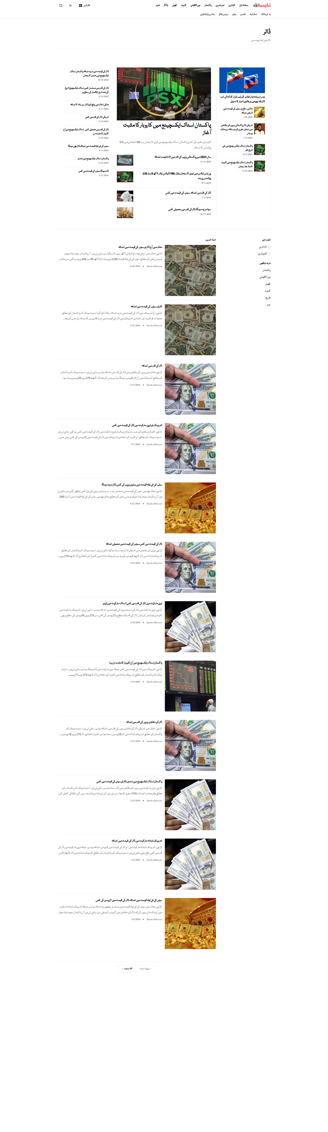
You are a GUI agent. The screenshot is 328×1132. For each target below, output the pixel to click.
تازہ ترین (231, 5)
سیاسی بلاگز (223, 14)
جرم (269, 305)
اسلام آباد (253, 14)
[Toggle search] (60, 5)
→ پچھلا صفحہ (146, 968)
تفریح (268, 298)
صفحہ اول (243, 5)
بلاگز (166, 5)
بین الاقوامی (195, 5)
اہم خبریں (220, 5)
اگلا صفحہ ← (126, 968)
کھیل (174, 5)
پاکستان (207, 5)
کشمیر (243, 14)
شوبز (158, 5)
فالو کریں (86, 5)
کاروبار (183, 5)
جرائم (234, 14)
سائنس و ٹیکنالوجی (207, 14)
